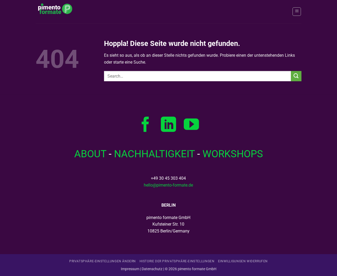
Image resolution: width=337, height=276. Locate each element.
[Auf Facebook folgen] (145, 125)
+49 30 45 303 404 (168, 178)
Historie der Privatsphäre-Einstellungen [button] (177, 261)
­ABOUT (90, 154)
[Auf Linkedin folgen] (168, 125)
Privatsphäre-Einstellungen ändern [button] (102, 261)
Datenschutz (152, 269)
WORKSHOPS (232, 154)
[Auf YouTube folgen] (191, 125)
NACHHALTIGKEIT (154, 154)
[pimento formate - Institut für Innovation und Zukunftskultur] (62, 11)
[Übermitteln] (296, 76)
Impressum (130, 269)
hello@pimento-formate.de (168, 185)
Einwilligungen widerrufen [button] (243, 261)
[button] (297, 11)
